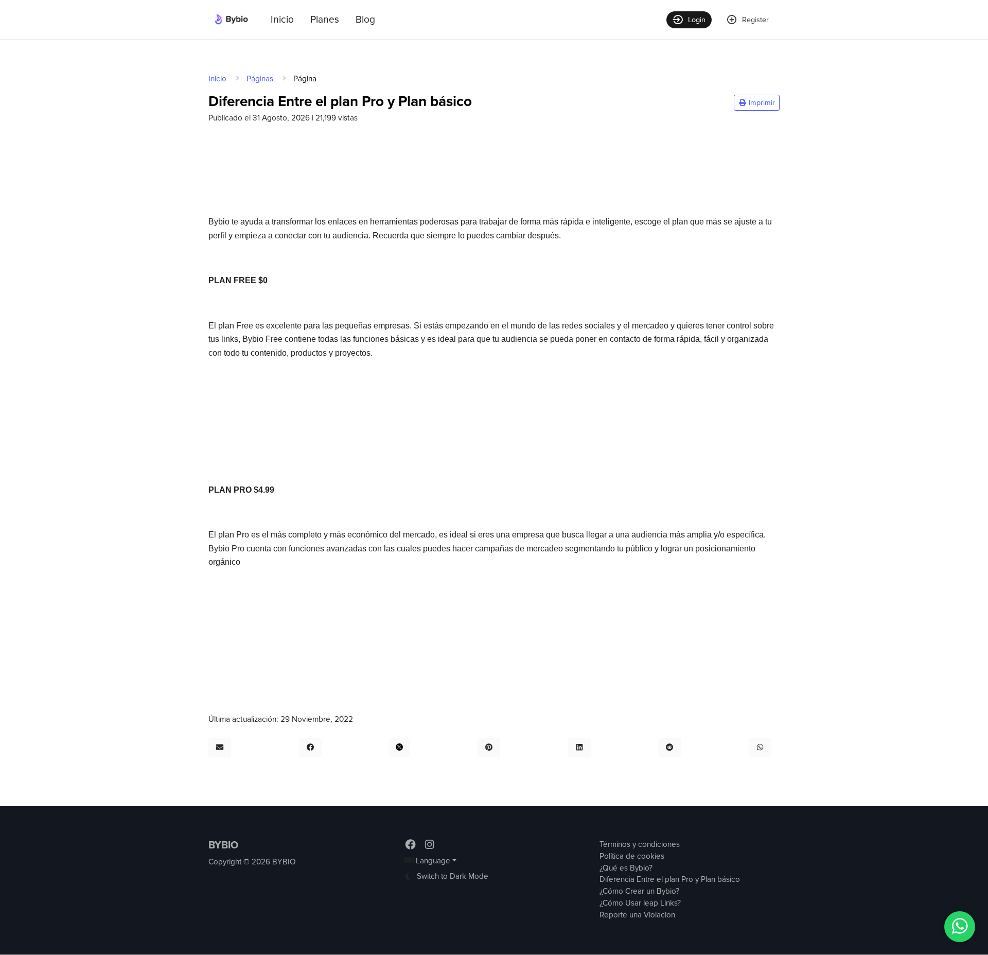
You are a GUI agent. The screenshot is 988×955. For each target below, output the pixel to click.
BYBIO (223, 845)
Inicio (282, 19)
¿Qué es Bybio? (625, 868)
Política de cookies (631, 856)
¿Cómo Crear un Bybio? (639, 891)
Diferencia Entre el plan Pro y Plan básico (669, 879)
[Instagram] (429, 845)
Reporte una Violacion (637, 915)
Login (696, 19)
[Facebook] (411, 845)
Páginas (259, 79)
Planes (324, 19)
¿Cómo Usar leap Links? (640, 903)
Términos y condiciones (639, 844)
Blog (365, 19)
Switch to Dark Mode (451, 876)
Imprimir (761, 102)
